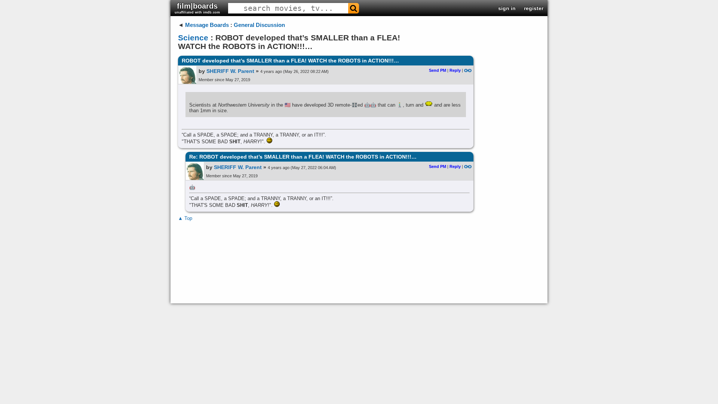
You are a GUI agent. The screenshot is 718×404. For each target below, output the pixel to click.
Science (193, 37)
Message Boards (207, 25)
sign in (507, 8)
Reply (455, 70)
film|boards (197, 8)
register (533, 8)
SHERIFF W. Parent (230, 71)
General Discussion (259, 25)
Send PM (437, 70)
